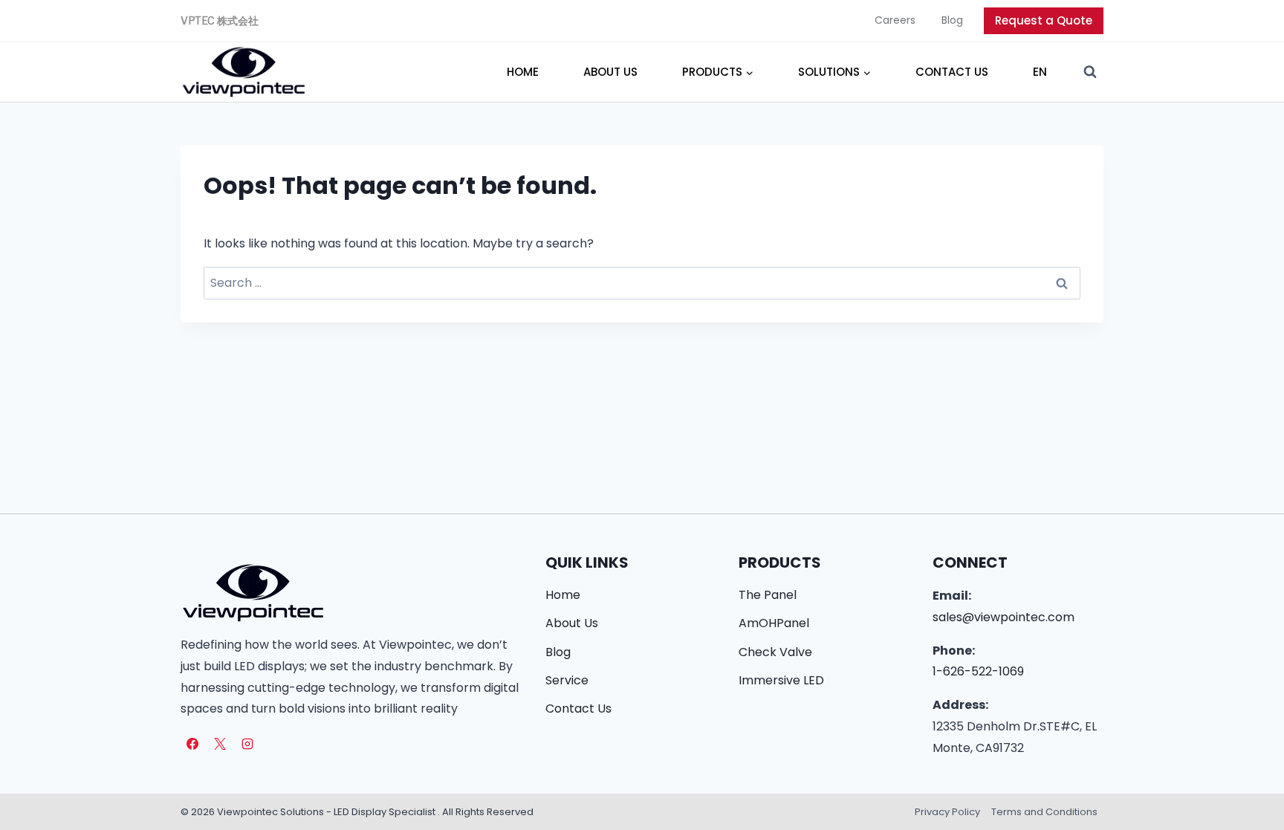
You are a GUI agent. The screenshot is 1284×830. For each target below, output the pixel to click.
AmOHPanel (774, 623)
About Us (610, 72)
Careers (895, 20)
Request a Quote (1043, 20)
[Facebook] (192, 744)
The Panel (768, 594)
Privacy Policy (947, 812)
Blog (952, 20)
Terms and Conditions (1044, 812)
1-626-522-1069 (978, 671)
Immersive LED (781, 680)
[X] (220, 744)
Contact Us (951, 72)
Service (566, 680)
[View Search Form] (1090, 72)
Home (523, 72)
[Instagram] (247, 744)
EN (1040, 72)
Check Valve (775, 652)
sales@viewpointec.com (1003, 617)
